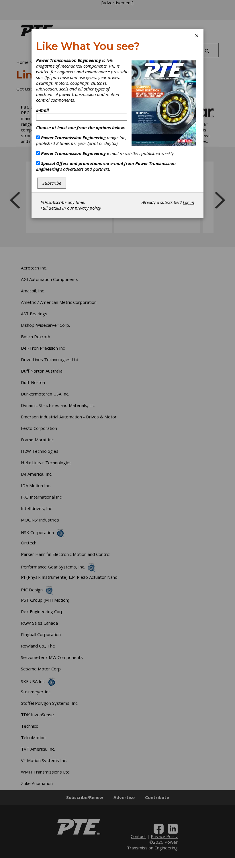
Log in (188, 202)
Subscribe (51, 183)
